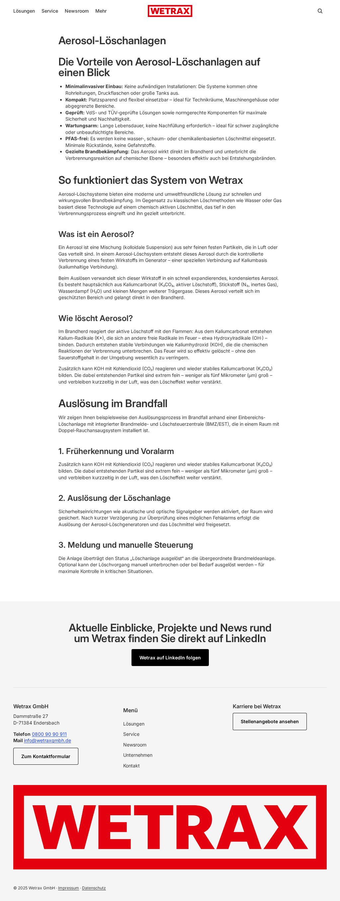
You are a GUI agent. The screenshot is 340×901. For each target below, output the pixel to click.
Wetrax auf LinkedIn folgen (170, 657)
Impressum (68, 887)
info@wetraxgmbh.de (47, 740)
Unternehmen (137, 755)
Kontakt (131, 765)
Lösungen (133, 724)
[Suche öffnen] (320, 11)
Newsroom (134, 744)
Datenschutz (94, 887)
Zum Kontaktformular (45, 756)
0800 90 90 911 (49, 734)
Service (131, 734)
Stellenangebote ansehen (270, 721)
